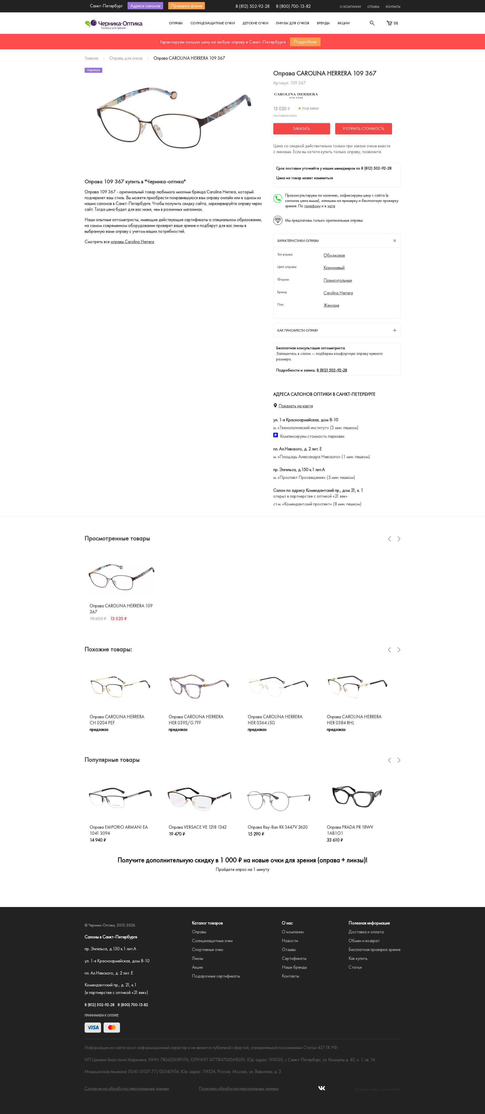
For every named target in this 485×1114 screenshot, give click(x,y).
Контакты (393, 7)
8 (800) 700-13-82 (293, 6)
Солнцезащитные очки (212, 23)
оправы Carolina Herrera (132, 241)
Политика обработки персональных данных (239, 1088)
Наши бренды (294, 967)
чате (331, 205)
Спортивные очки (207, 949)
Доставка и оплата (366, 932)
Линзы (197, 958)
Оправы (176, 23)
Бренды (323, 23)
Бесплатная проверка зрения (374, 949)
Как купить (358, 958)
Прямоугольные (338, 280)
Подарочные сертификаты (216, 976)
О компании (350, 7)
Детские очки (255, 23)
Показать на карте (296, 406)
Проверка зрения (186, 6)
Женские (331, 305)
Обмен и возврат (364, 940)
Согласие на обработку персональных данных (127, 1088)
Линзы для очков (292, 23)
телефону (312, 205)
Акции (343, 23)
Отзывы (373, 7)
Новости (290, 940)
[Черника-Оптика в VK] (321, 1090)
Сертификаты (294, 958)
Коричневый (334, 267)
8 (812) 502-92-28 (252, 6)
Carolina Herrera (338, 292)
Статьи (355, 967)
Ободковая (334, 255)
